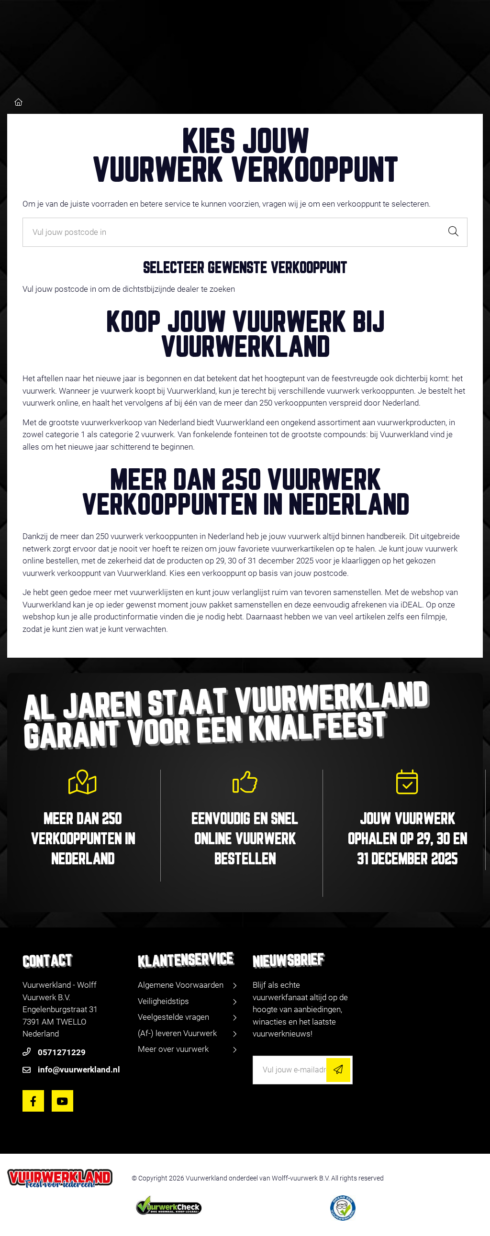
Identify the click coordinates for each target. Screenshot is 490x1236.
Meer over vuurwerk (173, 1049)
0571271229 (62, 1052)
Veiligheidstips (163, 1001)
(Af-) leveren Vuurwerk (177, 1033)
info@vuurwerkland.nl (79, 1069)
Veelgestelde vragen (173, 1017)
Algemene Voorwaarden (180, 985)
